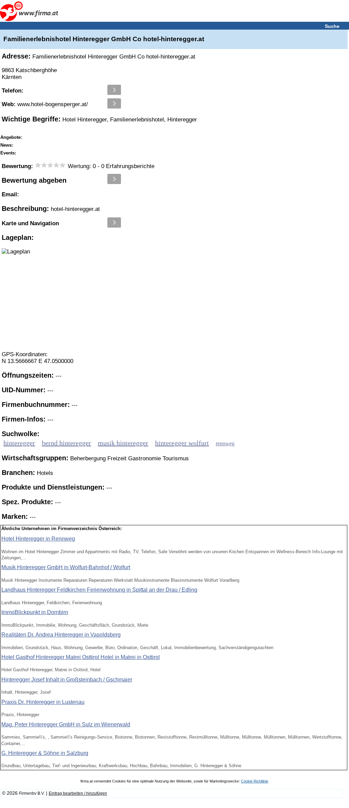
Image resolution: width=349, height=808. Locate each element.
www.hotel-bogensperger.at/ (45, 104)
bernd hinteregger (66, 443)
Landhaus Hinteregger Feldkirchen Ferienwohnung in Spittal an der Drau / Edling (99, 590)
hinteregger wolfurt (182, 443)
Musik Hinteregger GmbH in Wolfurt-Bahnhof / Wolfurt (65, 567)
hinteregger (19, 443)
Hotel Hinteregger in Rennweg (38, 539)
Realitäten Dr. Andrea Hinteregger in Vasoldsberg (61, 635)
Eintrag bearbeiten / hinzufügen (78, 793)
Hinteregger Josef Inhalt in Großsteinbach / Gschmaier (66, 679)
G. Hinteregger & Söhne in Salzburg (44, 753)
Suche (332, 26)
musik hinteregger (123, 443)
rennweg (225, 443)
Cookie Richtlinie (254, 781)
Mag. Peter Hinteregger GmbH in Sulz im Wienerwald (65, 724)
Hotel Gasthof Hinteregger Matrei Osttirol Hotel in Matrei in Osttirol (80, 657)
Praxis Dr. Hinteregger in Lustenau (43, 702)
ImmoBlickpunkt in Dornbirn (34, 612)
